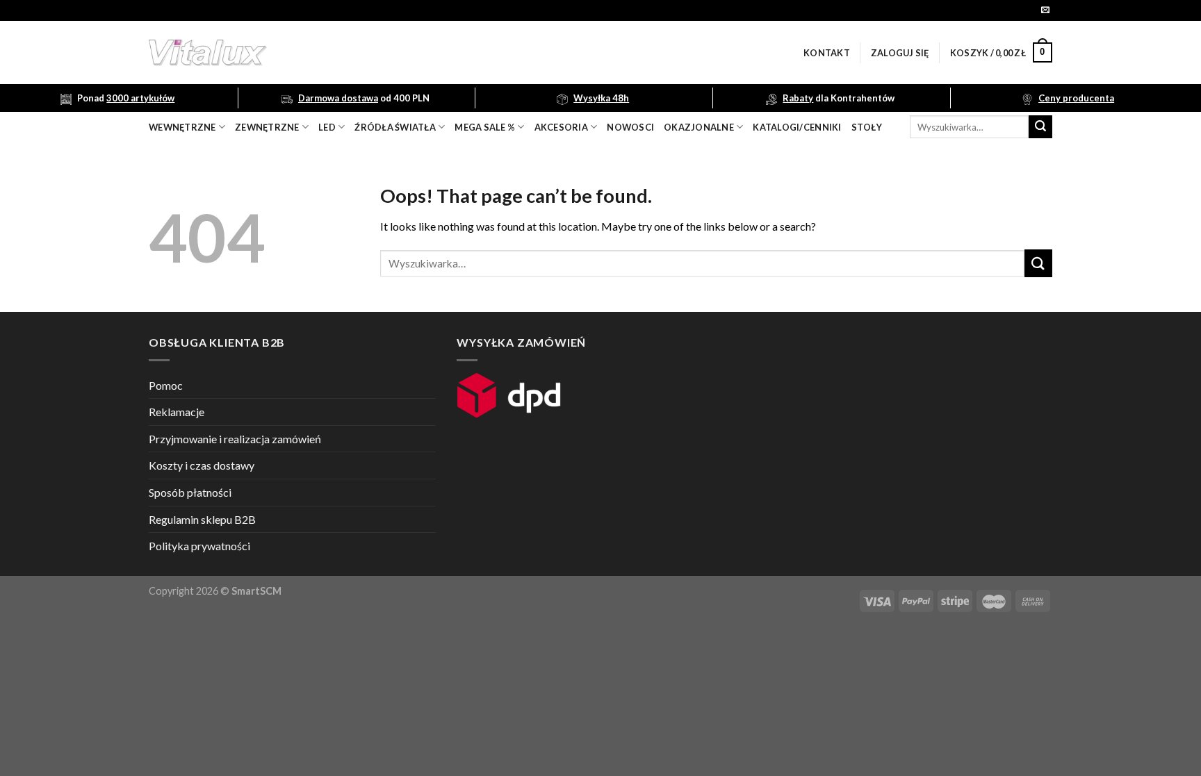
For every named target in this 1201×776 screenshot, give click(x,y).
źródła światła (395, 127)
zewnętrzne (267, 127)
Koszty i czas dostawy (201, 465)
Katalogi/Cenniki (797, 127)
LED (327, 127)
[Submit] (1040, 127)
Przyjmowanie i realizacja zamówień (235, 438)
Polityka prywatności (199, 545)
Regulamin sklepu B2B (202, 519)
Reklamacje (176, 411)
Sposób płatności (190, 492)
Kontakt (826, 52)
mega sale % (485, 127)
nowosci (630, 127)
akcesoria (561, 127)
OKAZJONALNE (699, 127)
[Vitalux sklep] (392, 52)
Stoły (866, 127)
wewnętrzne (182, 127)
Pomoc (166, 385)
